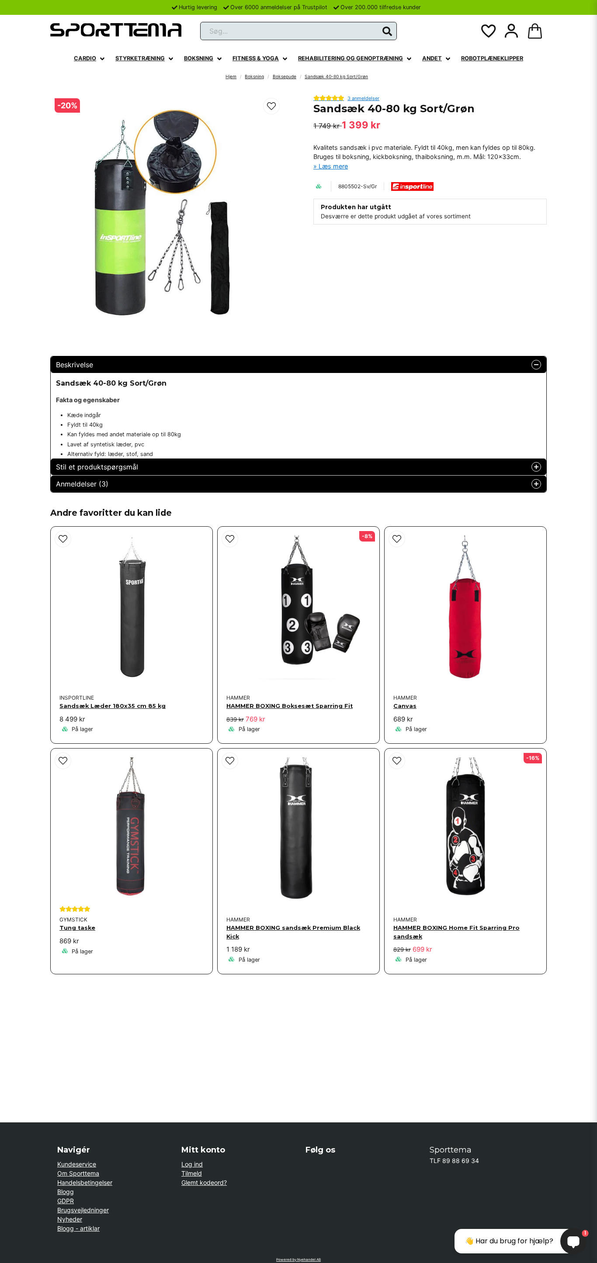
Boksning (198, 58)
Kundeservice (76, 1164)
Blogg (65, 1191)
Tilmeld (191, 1173)
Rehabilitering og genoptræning (350, 58)
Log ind (192, 1164)
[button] (387, 31)
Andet (432, 58)
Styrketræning (140, 58)
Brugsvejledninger (83, 1210)
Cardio (85, 58)
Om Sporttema (78, 1173)
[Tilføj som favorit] (488, 31)
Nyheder (69, 1219)
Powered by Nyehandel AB (298, 1259)
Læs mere (333, 166)
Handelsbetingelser (84, 1182)
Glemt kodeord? (204, 1182)
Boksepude (284, 76)
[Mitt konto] (511, 31)
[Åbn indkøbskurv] (535, 31)
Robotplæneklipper (492, 58)
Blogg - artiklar (78, 1228)
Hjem (231, 76)
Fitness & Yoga (256, 58)
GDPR (65, 1200)
